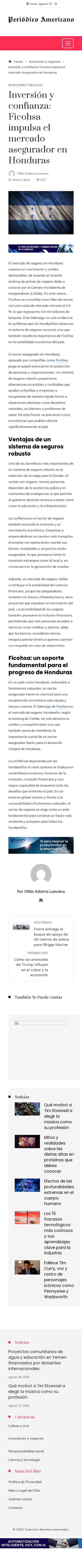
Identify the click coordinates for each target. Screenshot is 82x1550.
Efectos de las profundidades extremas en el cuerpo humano (59, 1192)
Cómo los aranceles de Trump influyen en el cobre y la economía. (31, 964)
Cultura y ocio (18, 1426)
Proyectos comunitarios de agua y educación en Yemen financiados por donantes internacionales (37, 1360)
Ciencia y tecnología (24, 1460)
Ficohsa (62, 360)
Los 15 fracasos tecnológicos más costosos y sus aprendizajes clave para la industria (58, 1233)
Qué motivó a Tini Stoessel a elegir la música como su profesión (58, 1116)
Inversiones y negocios (25, 85)
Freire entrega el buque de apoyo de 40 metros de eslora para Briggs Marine (51, 934)
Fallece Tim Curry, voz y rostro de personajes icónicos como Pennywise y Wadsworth (59, 1280)
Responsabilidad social (26, 1451)
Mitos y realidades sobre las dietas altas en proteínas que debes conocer (59, 1154)
